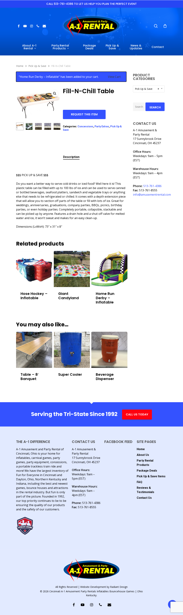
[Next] (55, 126)
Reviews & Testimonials (145, 490)
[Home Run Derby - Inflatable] (109, 269)
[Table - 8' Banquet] (34, 350)
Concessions (85, 126)
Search (155, 107)
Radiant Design (119, 587)
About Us (143, 455)
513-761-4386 (152, 186)
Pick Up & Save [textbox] (147, 88)
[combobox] (149, 88)
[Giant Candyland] (72, 269)
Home (19, 66)
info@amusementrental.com (152, 195)
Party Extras (102, 126)
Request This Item (84, 114)
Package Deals (147, 470)
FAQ (139, 482)
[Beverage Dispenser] (109, 350)
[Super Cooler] (72, 350)
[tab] (71, 157)
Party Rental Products (145, 463)
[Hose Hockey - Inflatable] (34, 269)
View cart (114, 77)
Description (71, 157)
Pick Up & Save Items (151, 476)
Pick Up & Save (37, 66)
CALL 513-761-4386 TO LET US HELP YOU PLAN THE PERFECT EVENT (91, 4)
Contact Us (144, 497)
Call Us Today (137, 414)
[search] (156, 26)
